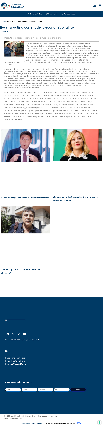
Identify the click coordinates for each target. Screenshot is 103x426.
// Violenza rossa (68, 14)
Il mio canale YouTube (15, 358)
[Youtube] (24, 334)
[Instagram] (18, 334)
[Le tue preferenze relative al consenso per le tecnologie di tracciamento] (99, 422)
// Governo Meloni (35, 14)
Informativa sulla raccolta (32, 423)
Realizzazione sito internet (47, 416)
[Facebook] (7, 334)
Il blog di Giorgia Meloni (15, 364)
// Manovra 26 (52, 14)
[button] (100, 5)
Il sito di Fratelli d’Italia (15, 361)
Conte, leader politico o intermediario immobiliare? (25, 197)
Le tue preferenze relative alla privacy (60, 423)
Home (3, 21)
